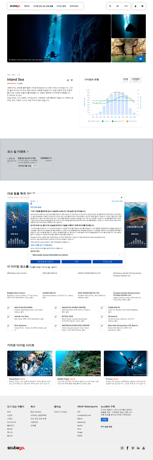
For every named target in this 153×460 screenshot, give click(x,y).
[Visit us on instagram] (122, 448)
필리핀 (10, 429)
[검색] (110, 6)
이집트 (10, 415)
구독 (104, 419)
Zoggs (80, 432)
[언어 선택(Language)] (117, 6)
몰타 (13, 75)
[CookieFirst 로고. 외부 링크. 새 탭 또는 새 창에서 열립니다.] (31, 204)
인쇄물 (33, 425)
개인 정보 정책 (117, 201)
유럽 (8, 75)
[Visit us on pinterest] (133, 448)
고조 (18, 75)
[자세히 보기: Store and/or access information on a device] (119, 255)
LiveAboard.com (84, 415)
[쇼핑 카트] (142, 6)
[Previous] (8, 225)
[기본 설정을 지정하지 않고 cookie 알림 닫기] (122, 197)
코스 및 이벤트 (16, 151)
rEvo (79, 429)
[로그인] (135, 6)
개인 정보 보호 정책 (38, 418)
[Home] (15, 6)
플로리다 (10, 425)
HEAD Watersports (87, 406)
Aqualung (81, 422)
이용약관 (34, 422)
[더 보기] (141, 58)
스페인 (10, 418)
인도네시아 (11, 422)
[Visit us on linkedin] (138, 448)
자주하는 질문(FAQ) (38, 415)
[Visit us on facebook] (127, 448)
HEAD (79, 436)
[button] (34, 201)
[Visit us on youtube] (143, 448)
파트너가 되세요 (60, 412)
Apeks (80, 425)
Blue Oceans (36, 412)
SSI (78, 412)
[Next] (144, 225)
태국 (9, 412)
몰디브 (10, 436)
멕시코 (10, 432)
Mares (80, 418)
